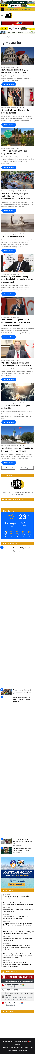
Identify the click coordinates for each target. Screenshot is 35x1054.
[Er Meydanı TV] (8, 15)
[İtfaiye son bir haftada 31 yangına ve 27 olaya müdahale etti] (6, 841)
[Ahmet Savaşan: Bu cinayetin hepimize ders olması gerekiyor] (6, 692)
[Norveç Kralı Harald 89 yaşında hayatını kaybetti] (17, 96)
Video (9, 1050)
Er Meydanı (6, 67)
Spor (31, 1047)
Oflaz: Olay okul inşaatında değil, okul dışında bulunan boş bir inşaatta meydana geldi (17, 279)
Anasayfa (5, 37)
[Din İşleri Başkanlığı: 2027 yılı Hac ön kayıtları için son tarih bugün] (17, 434)
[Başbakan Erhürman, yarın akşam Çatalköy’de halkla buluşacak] (6, 766)
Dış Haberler (20, 1047)
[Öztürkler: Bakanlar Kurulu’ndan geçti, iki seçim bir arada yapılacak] (17, 349)
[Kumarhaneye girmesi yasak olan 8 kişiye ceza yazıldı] (6, 850)
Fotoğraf (14, 1050)
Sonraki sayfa (25, 468)
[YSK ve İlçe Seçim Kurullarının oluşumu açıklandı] (17, 137)
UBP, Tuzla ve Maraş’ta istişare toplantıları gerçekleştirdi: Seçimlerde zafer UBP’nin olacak (15, 196)
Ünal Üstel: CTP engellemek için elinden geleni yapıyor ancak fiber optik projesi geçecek (16, 322)
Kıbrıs (26, 1047)
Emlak (20, 1050)
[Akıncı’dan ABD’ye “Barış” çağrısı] (6, 617)
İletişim (25, 1050)
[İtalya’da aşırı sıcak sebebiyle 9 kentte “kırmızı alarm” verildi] (17, 56)
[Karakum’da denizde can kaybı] (17, 223)
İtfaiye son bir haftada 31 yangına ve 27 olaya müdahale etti (23, 841)
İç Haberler (12, 1047)
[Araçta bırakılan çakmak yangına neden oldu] (17, 392)
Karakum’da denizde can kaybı (14, 236)
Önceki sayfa (9, 468)
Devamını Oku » (9, 84)
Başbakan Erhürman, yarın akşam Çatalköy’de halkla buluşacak (21, 699)
